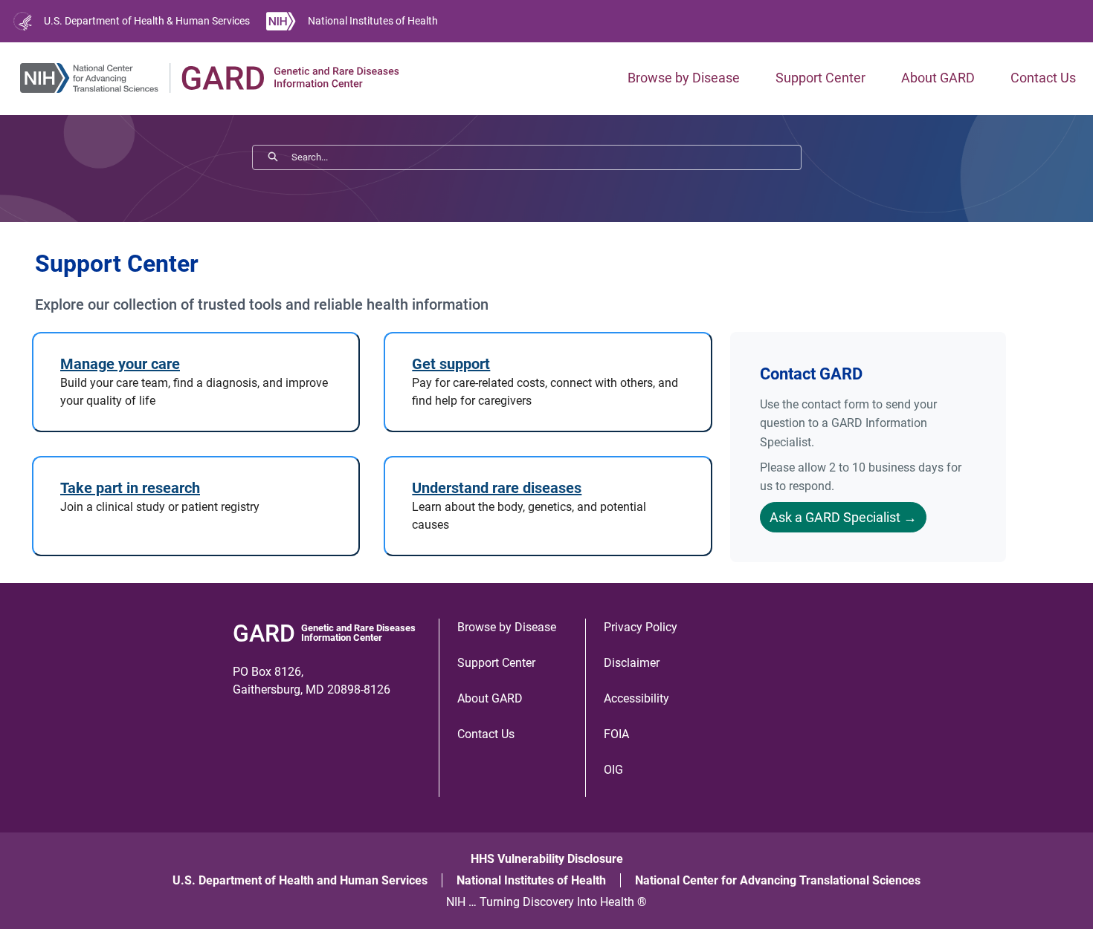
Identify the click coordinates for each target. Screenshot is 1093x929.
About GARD (938, 77)
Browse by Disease (684, 77)
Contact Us (1043, 77)
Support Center (820, 77)
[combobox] (546, 157)
